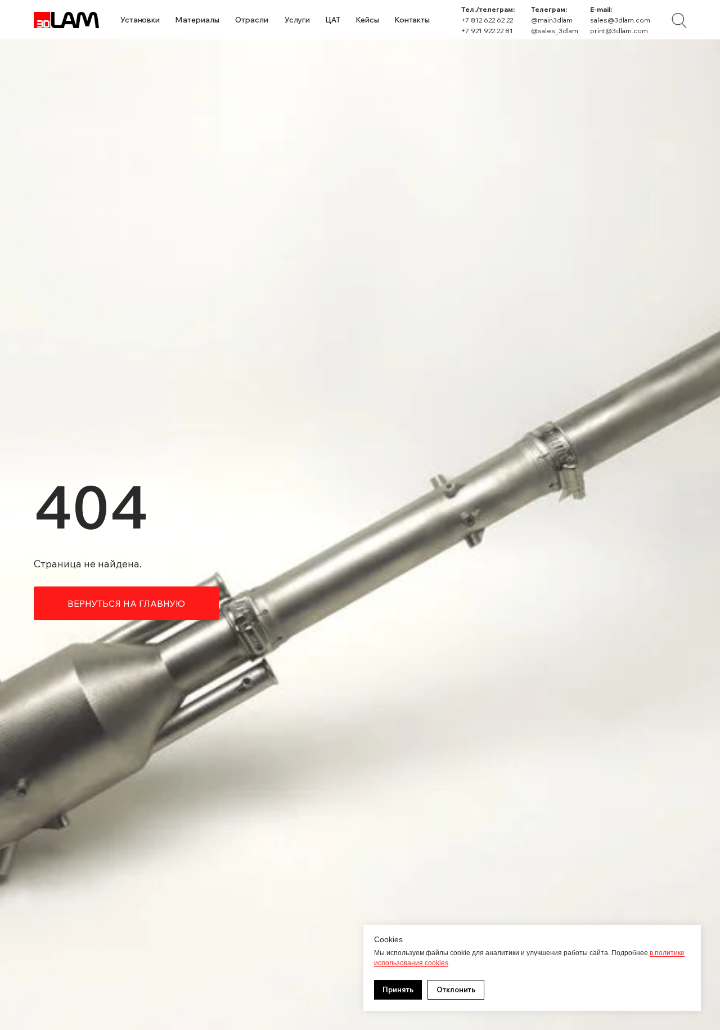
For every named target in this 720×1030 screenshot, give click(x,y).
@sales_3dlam (554, 30)
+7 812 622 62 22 (487, 20)
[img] (679, 20)
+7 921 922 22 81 (487, 30)
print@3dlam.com (619, 30)
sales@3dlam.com (620, 20)
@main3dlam (552, 20)
